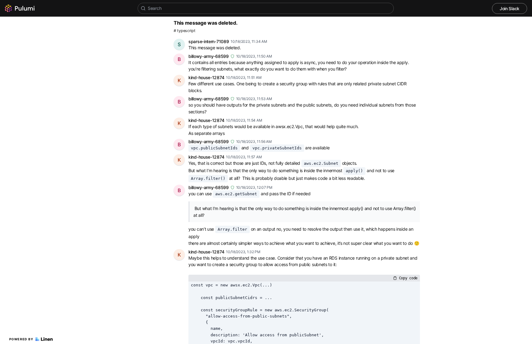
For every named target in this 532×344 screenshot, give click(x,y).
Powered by (21, 339)
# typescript (184, 30)
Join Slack (509, 8)
